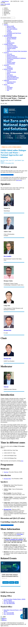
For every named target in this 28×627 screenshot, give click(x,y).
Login (2, 4)
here (22, 460)
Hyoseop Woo (7, 478)
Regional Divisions (11, 45)
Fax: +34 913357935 (9, 614)
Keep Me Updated (24, 613)
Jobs (8, 90)
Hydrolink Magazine (12, 79)
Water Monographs (11, 76)
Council (9, 30)
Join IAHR (7, 4)
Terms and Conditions (14, 625)
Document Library (11, 81)
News (8, 86)
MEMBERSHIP (8, 36)
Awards (9, 66)
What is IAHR (10, 26)
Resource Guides (11, 27)
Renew (8, 40)
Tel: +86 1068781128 (9, 602)
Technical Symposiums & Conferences (16, 58)
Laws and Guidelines (12, 29)
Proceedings (10, 74)
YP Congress (10, 59)
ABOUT (6, 24)
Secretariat (9, 34)
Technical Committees (12, 47)
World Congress (11, 55)
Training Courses (11, 62)
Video (17, 582)
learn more (18, 180)
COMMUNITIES (8, 44)
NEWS (5, 84)
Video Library (10, 83)
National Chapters (11, 48)
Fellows (9, 41)
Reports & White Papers (13, 77)
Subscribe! (9, 88)
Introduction (5, 582)
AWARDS (6, 65)
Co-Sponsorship (11, 63)
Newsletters (10, 87)
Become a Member (11, 38)
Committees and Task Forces (14, 33)
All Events (9, 54)
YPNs (8, 49)
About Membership (11, 37)
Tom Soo (6, 472)
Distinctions (10, 68)
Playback (11, 582)
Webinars (9, 61)
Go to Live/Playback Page (7, 174)
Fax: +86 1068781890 (9, 603)
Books (8, 73)
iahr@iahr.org (5, 1)
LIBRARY (6, 80)
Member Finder (10, 42)
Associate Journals (11, 72)
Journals (9, 70)
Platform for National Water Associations (17, 51)
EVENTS (6, 52)
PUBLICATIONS (8, 69)
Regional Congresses (12, 56)
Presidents (9, 31)
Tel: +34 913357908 (9, 612)
